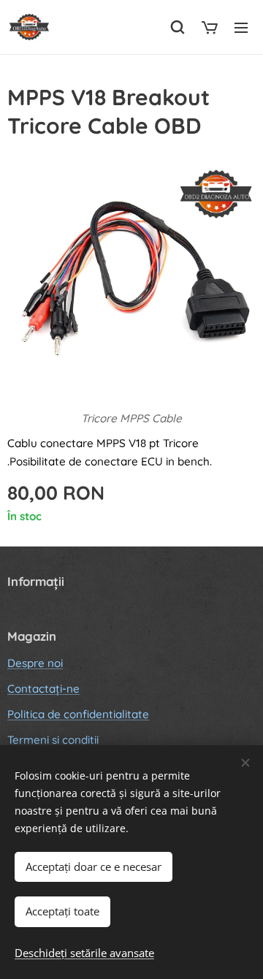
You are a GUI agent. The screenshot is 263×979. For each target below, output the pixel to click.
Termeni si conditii (53, 740)
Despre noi (35, 663)
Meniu (241, 27)
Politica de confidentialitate (78, 714)
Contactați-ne (43, 689)
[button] (177, 27)
